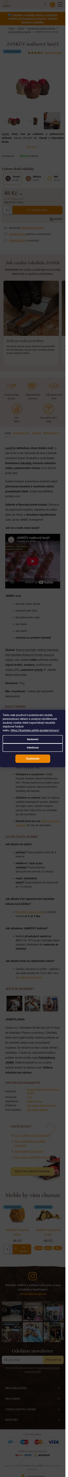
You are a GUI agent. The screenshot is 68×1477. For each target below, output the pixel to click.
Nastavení (32, 739)
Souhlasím (32, 758)
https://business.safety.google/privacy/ (35, 730)
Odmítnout (33, 747)
